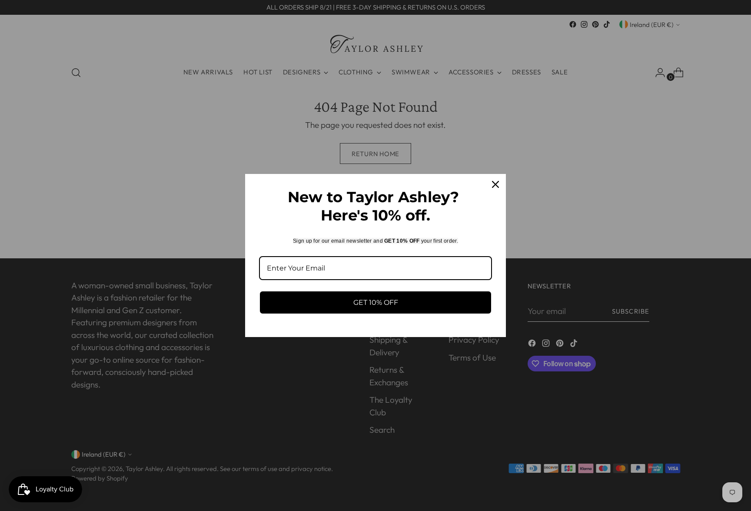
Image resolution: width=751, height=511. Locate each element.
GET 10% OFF (375, 302)
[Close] (495, 184)
